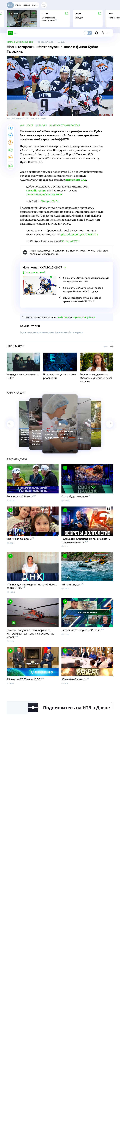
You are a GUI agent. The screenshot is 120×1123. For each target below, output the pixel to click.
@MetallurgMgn (36, 190)
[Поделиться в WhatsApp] (10, 150)
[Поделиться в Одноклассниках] (10, 142)
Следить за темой (35, 273)
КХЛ (22, 125)
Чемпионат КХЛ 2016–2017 (20, 42)
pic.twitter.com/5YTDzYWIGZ (44, 194)
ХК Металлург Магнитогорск (65, 125)
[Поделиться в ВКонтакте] (10, 135)
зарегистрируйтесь (84, 317)
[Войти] (102, 32)
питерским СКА (75, 180)
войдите (62, 317)
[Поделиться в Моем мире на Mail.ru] (10, 157)
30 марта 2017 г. (50, 201)
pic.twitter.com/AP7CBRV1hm (79, 234)
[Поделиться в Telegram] (10, 128)
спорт (30, 125)
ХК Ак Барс (41, 125)
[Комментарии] (10, 166)
